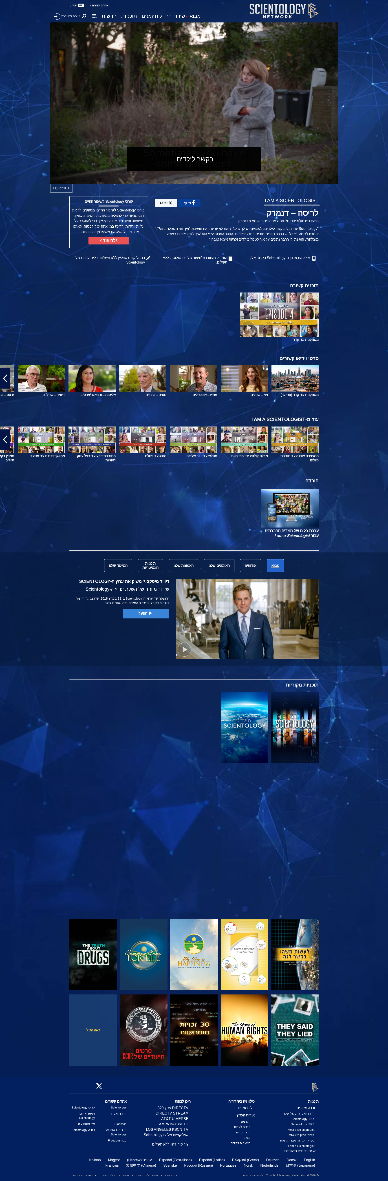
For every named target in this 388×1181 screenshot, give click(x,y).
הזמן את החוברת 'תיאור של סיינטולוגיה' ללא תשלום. (195, 260)
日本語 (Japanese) (300, 1165)
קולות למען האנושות (301, 1135)
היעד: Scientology (302, 1124)
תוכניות (129, 16)
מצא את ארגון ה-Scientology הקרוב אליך (279, 258)
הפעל (143, 613)
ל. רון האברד (118, 1113)
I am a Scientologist (301, 1146)
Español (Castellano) (175, 1160)
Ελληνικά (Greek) (245, 1160)
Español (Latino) (212, 1160)
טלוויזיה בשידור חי (241, 1101)
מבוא (195, 16)
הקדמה (245, 1121)
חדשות (109, 16)
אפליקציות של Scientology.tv (166, 1135)
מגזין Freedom (117, 1140)
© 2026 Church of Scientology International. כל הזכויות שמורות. (280, 1175)
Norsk (248, 1165)
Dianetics (120, 1124)
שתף (187, 203)
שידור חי (176, 16)
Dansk (292, 1160)
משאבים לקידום (240, 1143)
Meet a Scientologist (301, 1129)
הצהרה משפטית (82, 1175)
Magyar (114, 1160)
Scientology (118, 1107)
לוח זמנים (152, 16)
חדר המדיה (243, 1132)
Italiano (95, 1160)
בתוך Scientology (303, 1119)
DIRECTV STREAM (172, 1113)
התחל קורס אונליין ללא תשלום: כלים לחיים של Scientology (110, 260)
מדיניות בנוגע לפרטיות (116, 1175)
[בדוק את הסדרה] (295, 727)
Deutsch (272, 1160)
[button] (383, 378)
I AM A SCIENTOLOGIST (292, 200)
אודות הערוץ (246, 1115)
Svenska (170, 1165)
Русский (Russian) (198, 1165)
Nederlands (269, 1165)
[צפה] (295, 803)
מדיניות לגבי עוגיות (147, 1175)
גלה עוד (109, 240)
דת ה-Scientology (83, 1130)
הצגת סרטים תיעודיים (300, 1151)
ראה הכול (93, 1030)
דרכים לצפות (242, 1127)
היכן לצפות (183, 1101)
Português (228, 1165)
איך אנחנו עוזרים (85, 1124)
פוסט (164, 203)
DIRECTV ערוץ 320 (173, 1108)
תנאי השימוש (173, 1175)
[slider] (203, 179)
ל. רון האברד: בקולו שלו (299, 1113)
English (309, 1160)
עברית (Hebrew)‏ (139, 1160)
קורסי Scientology (83, 1107)
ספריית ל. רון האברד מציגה (297, 1140)
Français (112, 1165)
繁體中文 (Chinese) (141, 1165)
